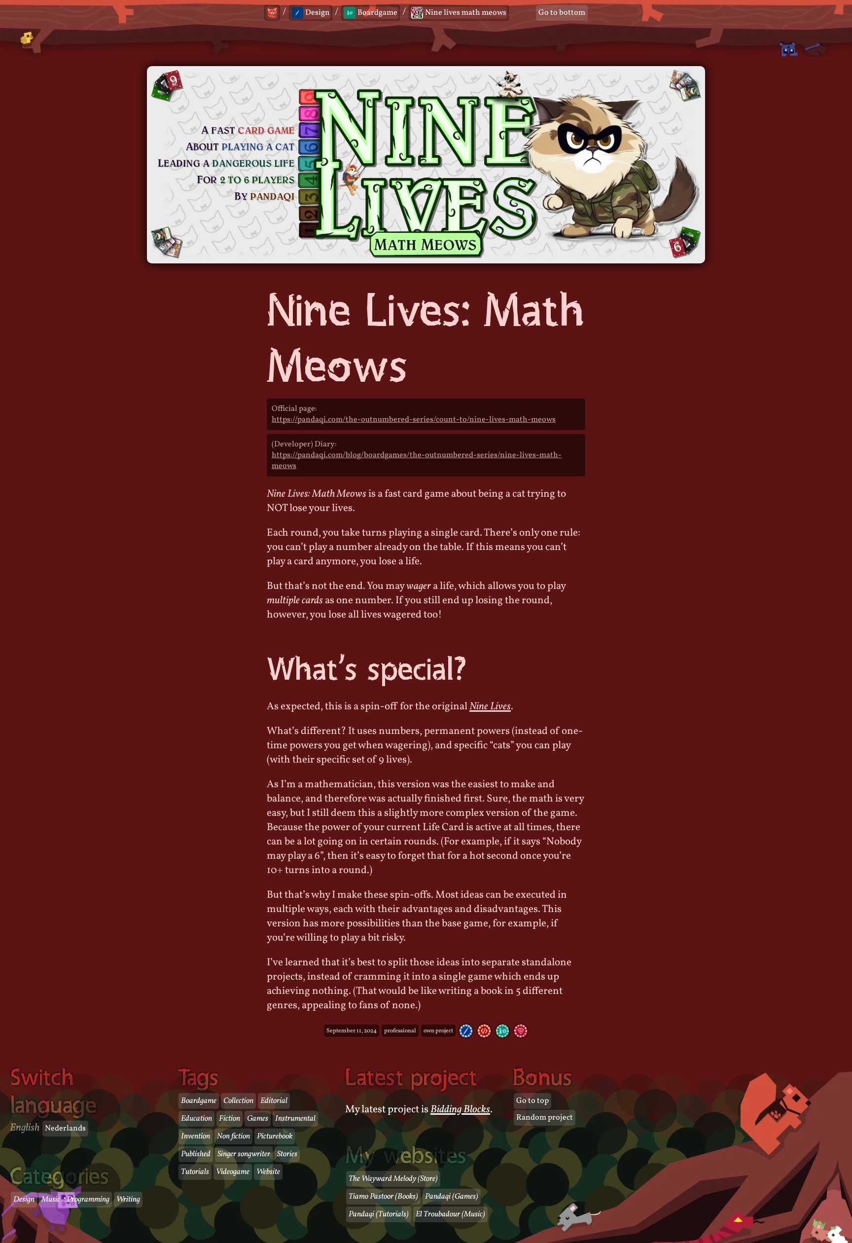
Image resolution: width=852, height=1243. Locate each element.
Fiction (229, 1118)
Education (196, 1118)
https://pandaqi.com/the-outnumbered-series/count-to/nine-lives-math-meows (414, 419)
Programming (88, 1199)
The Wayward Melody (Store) (393, 1178)
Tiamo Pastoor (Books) (383, 1196)
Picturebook (274, 1136)
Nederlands (65, 1128)
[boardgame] (502, 1031)
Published (196, 1154)
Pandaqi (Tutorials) (379, 1214)
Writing (128, 1199)
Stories (287, 1154)
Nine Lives (490, 706)
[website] (521, 1031)
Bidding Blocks (460, 1109)
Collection (238, 1101)
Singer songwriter (243, 1154)
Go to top (532, 1101)
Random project (544, 1117)
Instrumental (295, 1118)
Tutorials (195, 1172)
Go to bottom (561, 12)
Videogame (232, 1172)
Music (50, 1199)
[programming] (484, 1031)
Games (257, 1118)
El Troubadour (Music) (450, 1214)
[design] (466, 1031)
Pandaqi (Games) (451, 1196)
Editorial (273, 1101)
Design (24, 1199)
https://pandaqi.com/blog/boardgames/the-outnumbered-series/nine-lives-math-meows (417, 461)
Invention (195, 1136)
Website (268, 1172)
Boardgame (198, 1101)
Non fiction (233, 1136)
